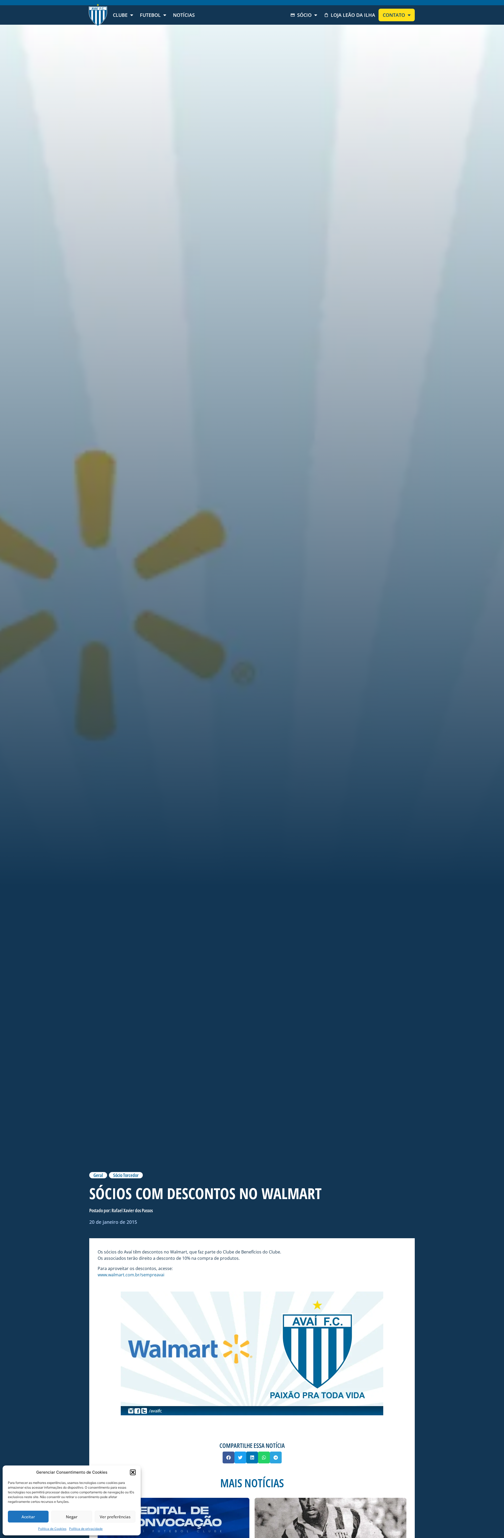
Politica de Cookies (52, 1529)
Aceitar (28, 1516)
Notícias (184, 15)
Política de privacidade (86, 1529)
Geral (98, 1175)
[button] (132, 1472)
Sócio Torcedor (126, 1175)
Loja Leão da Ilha (353, 15)
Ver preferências (115, 1516)
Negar (71, 1516)
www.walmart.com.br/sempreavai (131, 1275)
